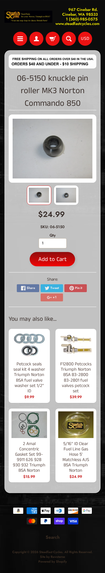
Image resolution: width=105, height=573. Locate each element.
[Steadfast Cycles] (28, 17)
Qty (53, 235)
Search (53, 537)
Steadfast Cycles (50, 552)
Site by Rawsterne (52, 556)
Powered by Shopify (52, 561)
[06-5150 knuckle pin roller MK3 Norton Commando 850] (39, 195)
